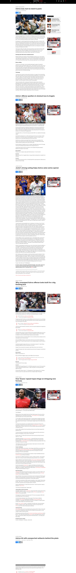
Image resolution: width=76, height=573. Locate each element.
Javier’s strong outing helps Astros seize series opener (37, 168)
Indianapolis (18, 471)
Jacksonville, (28, 490)
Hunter (17, 505)
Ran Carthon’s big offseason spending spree (35, 513)
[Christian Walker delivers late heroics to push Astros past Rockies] (30, 302)
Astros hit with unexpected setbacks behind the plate (37, 527)
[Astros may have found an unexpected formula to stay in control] (49, 26)
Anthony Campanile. (37, 499)
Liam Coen (35, 491)
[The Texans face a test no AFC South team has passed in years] (30, 398)
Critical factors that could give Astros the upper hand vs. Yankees (56, 19)
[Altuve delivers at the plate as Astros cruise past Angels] (49, 31)
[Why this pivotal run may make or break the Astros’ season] (30, 185)
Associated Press (54, 21)
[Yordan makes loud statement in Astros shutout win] (30, 545)
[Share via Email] (20, 100)
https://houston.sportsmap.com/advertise (23, 275)
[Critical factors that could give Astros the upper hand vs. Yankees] (49, 20)
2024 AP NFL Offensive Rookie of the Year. (26, 449)
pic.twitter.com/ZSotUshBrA (28, 316)
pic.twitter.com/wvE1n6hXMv (26, 358)
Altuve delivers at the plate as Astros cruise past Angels (55, 30)
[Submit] (65, 1)
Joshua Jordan (59, 21)
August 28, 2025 (30, 317)
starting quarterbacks (27, 438)
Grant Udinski (22, 499)
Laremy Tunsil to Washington (36, 459)
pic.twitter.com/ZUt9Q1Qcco (34, 323)
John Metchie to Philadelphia (40, 467)
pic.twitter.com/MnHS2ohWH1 (29, 559)
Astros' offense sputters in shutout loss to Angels (35, 96)
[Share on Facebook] (16, 13)
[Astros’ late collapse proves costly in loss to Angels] (30, 113)
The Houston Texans (19, 409)
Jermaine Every (18, 10)
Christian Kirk (25, 465)
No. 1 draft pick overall (25, 440)
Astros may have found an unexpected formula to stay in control (56, 25)
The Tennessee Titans (35, 415)
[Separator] (20, 13)
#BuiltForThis (26, 323)
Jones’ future (21, 485)
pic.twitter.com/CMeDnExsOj (27, 329)
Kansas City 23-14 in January (37, 425)
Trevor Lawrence (21, 503)
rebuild (31, 514)
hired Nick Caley (18, 454)
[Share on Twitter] (18, 13)
